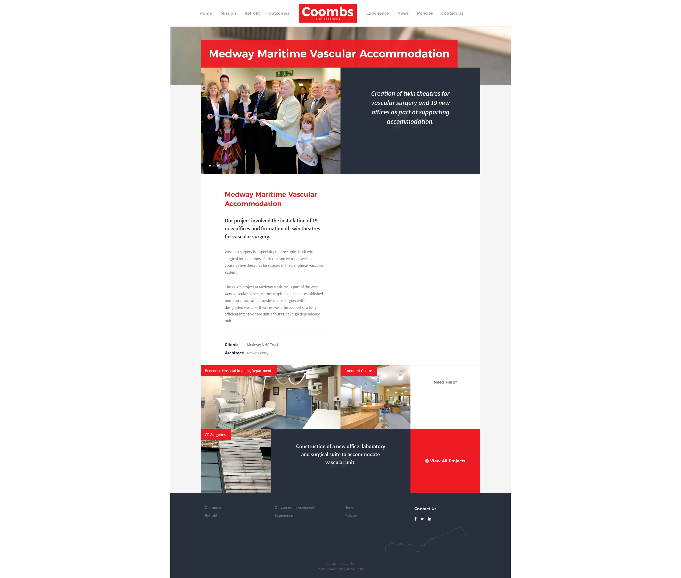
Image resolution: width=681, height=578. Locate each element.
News (403, 13)
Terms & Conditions (330, 569)
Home (206, 13)
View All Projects (447, 460)
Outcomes (278, 13)
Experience (377, 13)
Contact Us (452, 13)
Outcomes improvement (294, 507)
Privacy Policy (354, 569)
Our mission (215, 507)
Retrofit (252, 13)
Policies (425, 13)
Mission (228, 13)
